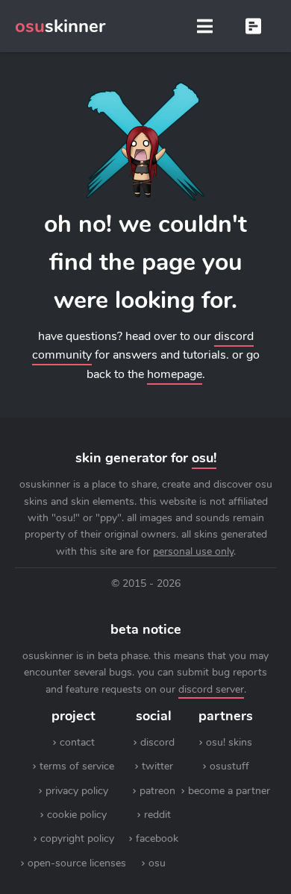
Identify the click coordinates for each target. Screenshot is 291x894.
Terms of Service (77, 766)
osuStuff (229, 766)
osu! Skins (229, 742)
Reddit (157, 815)
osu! (204, 458)
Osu (157, 863)
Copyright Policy (77, 838)
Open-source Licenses (77, 863)
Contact (77, 742)
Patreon (157, 791)
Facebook (157, 838)
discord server (211, 689)
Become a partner (229, 791)
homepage (174, 374)
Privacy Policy (77, 791)
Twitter (157, 766)
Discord (157, 742)
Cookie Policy (77, 815)
